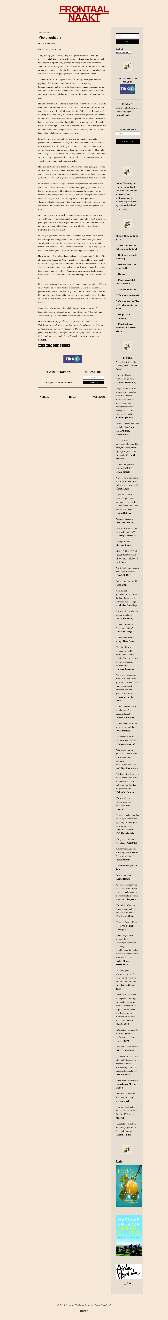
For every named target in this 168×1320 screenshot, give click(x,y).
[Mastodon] (47, 345)
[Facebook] (50, 345)
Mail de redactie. (64, 382)
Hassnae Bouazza (46, 321)
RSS (128, 1283)
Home (84, 1311)
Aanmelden (94, 382)
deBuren (42, 339)
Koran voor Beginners (88, 59)
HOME (72, 396)
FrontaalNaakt (84, 13)
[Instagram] (54, 345)
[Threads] (61, 345)
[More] (68, 345)
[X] (43, 345)
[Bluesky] (40, 345)
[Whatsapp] (65, 345)
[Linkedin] (57, 345)
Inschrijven (128, 141)
